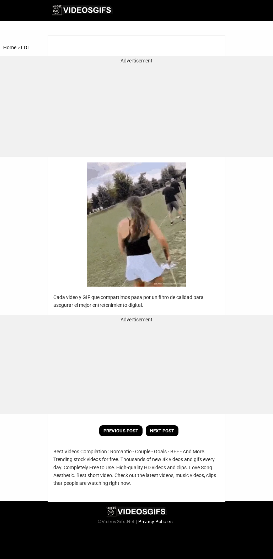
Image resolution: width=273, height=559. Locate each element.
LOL (25, 47)
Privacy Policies (155, 521)
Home (9, 47)
